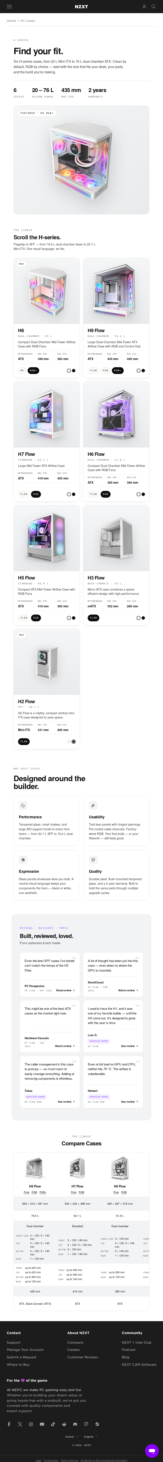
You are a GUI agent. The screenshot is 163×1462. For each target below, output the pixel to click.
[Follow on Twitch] (86, 1424)
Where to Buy (18, 1364)
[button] (69, 370)
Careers (73, 1349)
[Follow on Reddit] (64, 1424)
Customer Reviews (82, 1357)
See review (128, 1046)
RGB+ (42, 1192)
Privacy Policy (51, 1460)
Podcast (128, 1349)
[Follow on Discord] (75, 1424)
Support (13, 1342)
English (88, 1436)
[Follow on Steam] (97, 1424)
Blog (125, 1357)
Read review (63, 990)
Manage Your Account (25, 1349)
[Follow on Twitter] (20, 1424)
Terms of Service (69, 1460)
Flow (26, 1192)
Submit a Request (21, 1357)
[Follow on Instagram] (31, 1424)
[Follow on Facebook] (9, 1424)
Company (75, 1342)
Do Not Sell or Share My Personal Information (104, 1460)
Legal (38, 1460)
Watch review (126, 990)
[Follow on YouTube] (42, 1424)
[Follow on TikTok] (53, 1424)
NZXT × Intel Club (137, 1342)
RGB (34, 1192)
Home (11, 21)
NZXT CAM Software (139, 1364)
